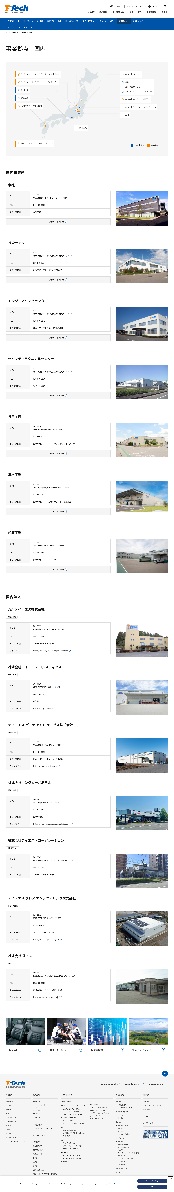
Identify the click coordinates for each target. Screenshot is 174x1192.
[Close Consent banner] (170, 1179)
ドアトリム (39, 1113)
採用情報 (146, 1095)
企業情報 (9, 1095)
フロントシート (40, 1105)
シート (38, 1121)
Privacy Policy (113, 1184)
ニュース (146, 1116)
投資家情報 (120, 1095)
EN (157, 6)
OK (152, 1187)
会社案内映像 (148, 1123)
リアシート (39, 1111)
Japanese (102, 1084)
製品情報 (36, 1095)
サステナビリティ (67, 1095)
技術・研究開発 (39, 1135)
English (112, 1084)
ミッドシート (40, 1108)
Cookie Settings (152, 1181)
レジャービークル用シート (44, 1128)
